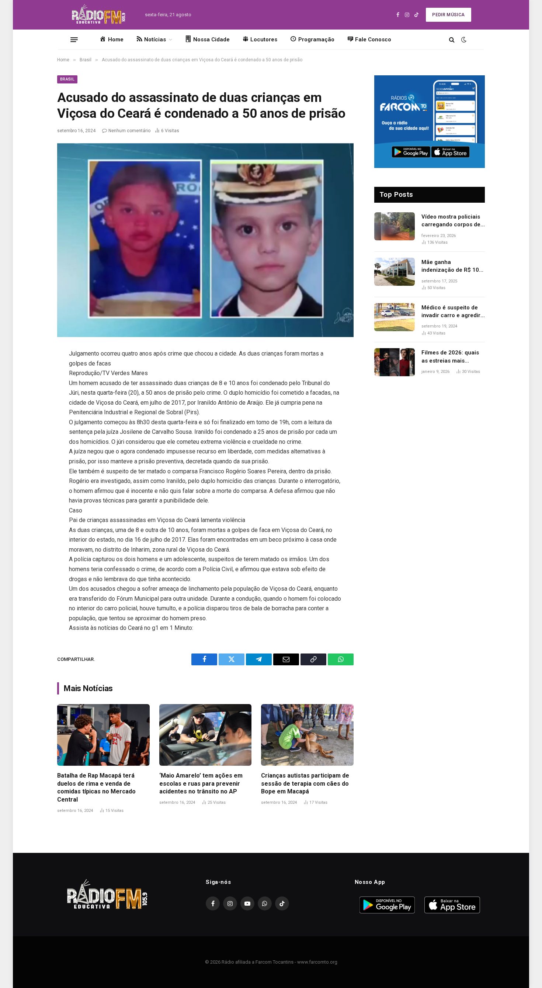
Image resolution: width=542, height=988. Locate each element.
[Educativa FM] (98, 15)
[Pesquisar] (452, 39)
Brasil (67, 79)
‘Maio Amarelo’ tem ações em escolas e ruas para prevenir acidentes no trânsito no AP (201, 783)
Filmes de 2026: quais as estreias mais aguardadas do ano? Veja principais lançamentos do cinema (453, 357)
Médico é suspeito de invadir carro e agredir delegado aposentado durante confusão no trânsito (450, 312)
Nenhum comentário (129, 130)
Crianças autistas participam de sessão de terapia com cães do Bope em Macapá (305, 783)
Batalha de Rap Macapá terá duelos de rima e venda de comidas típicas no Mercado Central (96, 787)
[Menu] (74, 39)
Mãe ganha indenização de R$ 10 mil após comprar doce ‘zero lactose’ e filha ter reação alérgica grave (452, 266)
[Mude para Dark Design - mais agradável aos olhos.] (463, 39)
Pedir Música (448, 14)
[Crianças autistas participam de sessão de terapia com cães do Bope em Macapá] (307, 735)
